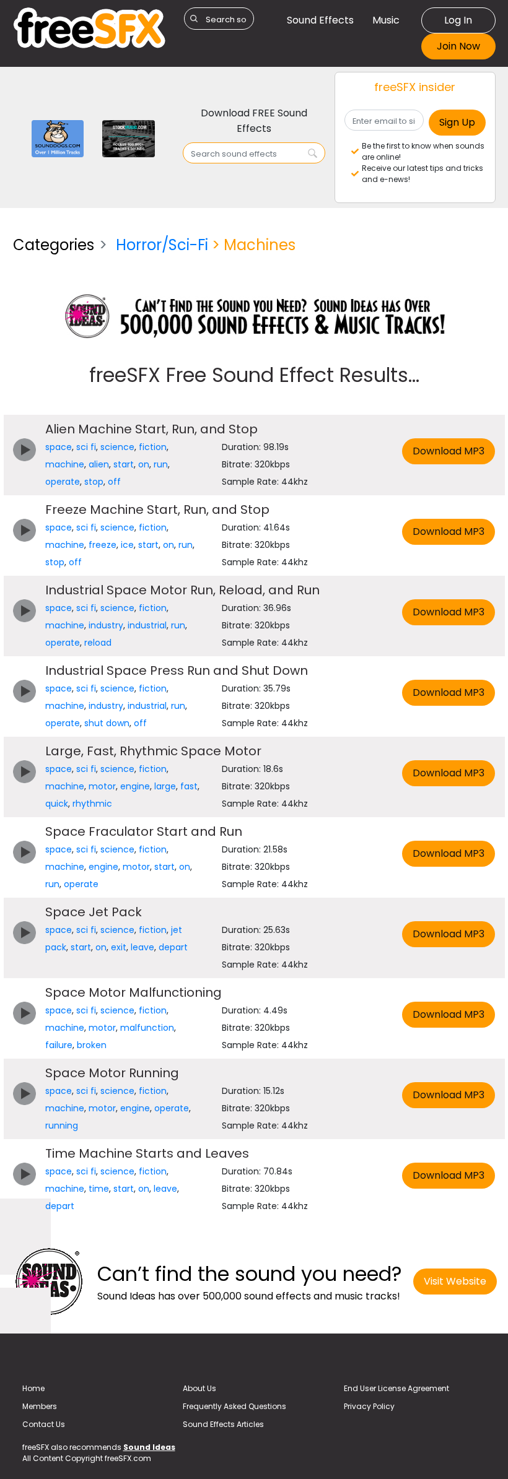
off (114, 481)
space (58, 447)
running (61, 1125)
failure (58, 1045)
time (99, 1188)
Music (386, 20)
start (123, 464)
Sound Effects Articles (223, 1424)
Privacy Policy (369, 1406)
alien (99, 464)
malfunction (147, 1027)
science (117, 447)
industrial (147, 625)
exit (118, 947)
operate (62, 481)
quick (56, 803)
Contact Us (43, 1424)
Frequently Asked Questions (234, 1406)
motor (102, 786)
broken (92, 1045)
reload (98, 642)
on (143, 464)
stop (93, 481)
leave (142, 947)
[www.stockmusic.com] (128, 138)
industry (106, 625)
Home (33, 1388)
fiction (153, 447)
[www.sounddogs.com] (58, 138)
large (165, 786)
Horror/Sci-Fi (162, 245)
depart (173, 947)
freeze (102, 545)
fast (189, 786)
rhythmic (92, 803)
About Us (199, 1388)
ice (127, 545)
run (161, 464)
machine (64, 464)
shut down (106, 723)
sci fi (86, 447)
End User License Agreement (396, 1388)
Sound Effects (320, 20)
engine (135, 786)
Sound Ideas (149, 1447)
